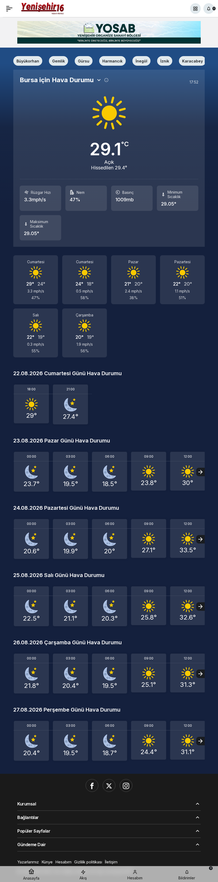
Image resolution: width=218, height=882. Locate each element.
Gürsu (83, 61)
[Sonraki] (200, 472)
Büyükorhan (27, 61)
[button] (195, 8)
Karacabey (192, 61)
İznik (164, 61)
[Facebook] (92, 785)
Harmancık (112, 61)
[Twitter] (109, 785)
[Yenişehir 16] (43, 8)
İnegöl (141, 61)
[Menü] (9, 8)
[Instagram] (126, 785)
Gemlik (58, 61)
